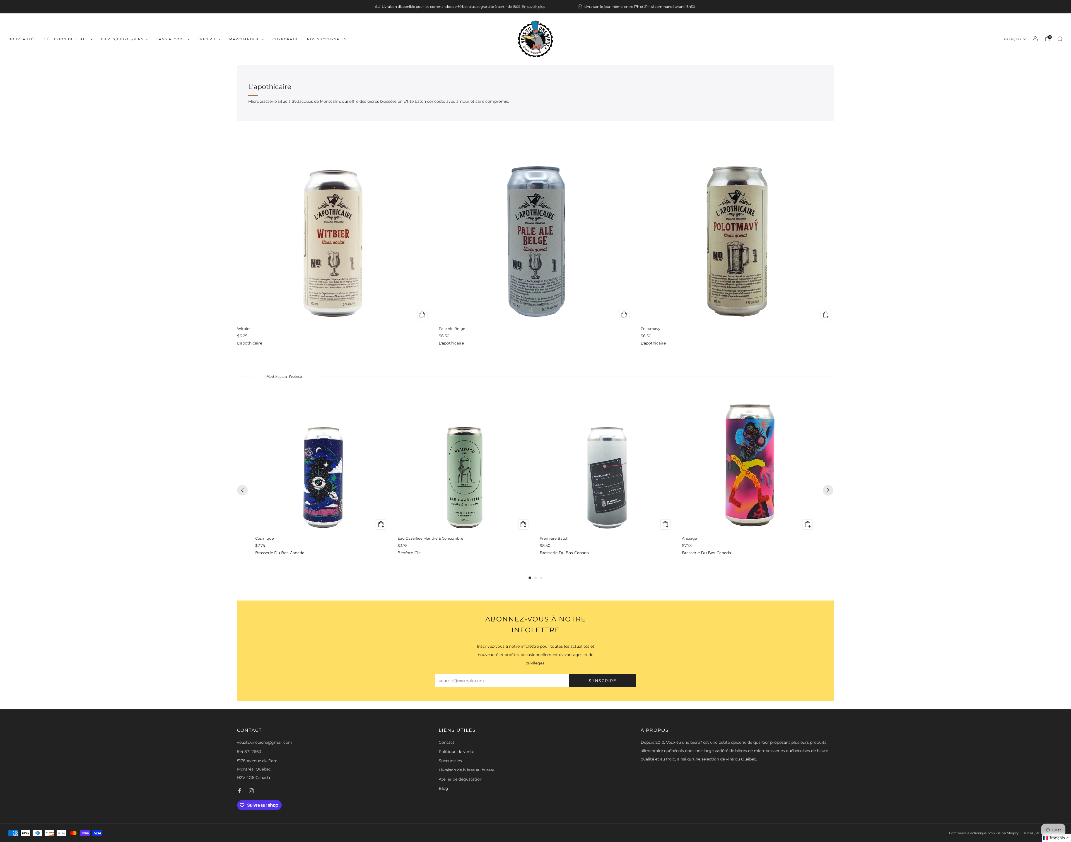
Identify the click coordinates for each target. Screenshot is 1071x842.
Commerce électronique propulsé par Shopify (984, 833)
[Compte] (1035, 39)
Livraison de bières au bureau (467, 769)
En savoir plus (533, 6)
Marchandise (244, 39)
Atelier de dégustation (460, 779)
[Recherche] (1060, 39)
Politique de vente (456, 751)
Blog (443, 788)
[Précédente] (242, 490)
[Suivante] (828, 490)
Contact (446, 742)
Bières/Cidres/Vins (122, 39)
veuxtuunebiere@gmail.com (264, 742)
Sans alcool (170, 39)
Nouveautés (22, 39)
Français (1013, 39)
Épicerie (207, 39)
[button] (1056, 838)
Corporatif (285, 39)
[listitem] (460, 6)
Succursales (450, 760)
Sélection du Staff (66, 39)
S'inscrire (602, 680)
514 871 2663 (249, 751)
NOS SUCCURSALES (327, 39)
